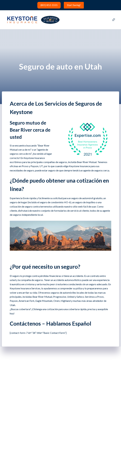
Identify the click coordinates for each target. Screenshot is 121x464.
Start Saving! (74, 5)
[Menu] (113, 19)
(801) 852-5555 (49, 5)
